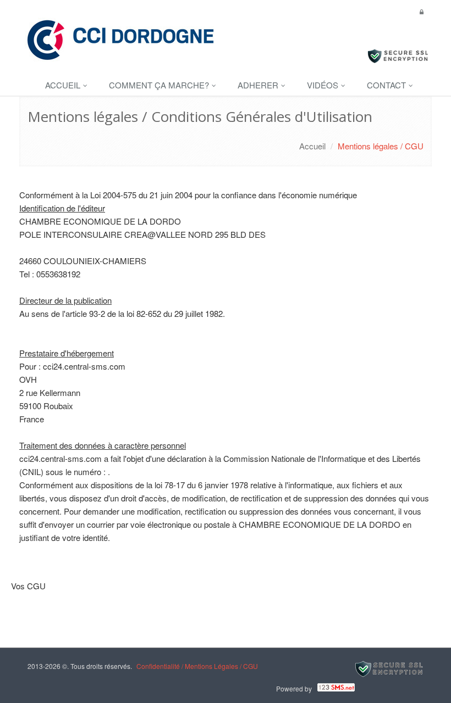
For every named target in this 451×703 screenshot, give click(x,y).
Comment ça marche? (160, 85)
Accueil (63, 85)
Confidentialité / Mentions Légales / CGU (197, 666)
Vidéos (323, 85)
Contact (387, 85)
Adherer (259, 85)
